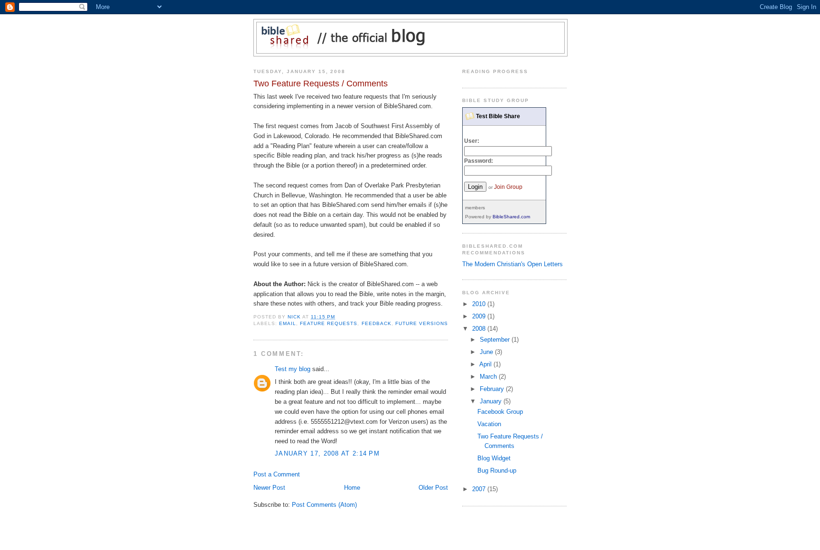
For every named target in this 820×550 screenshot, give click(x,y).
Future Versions (421, 323)
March (489, 376)
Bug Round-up (496, 470)
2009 (479, 316)
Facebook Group (500, 411)
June (487, 351)
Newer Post (269, 487)
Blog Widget (494, 458)
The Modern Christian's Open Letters (512, 264)
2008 (479, 328)
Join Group (508, 187)
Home (352, 487)
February (493, 388)
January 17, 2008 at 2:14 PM (327, 453)
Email (287, 323)
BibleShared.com (511, 216)
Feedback (376, 323)
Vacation (489, 424)
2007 (479, 489)
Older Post (433, 487)
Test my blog (292, 369)
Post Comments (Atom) (324, 504)
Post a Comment (276, 474)
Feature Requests (328, 323)
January (491, 401)
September (496, 339)
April (486, 364)
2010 (479, 304)
